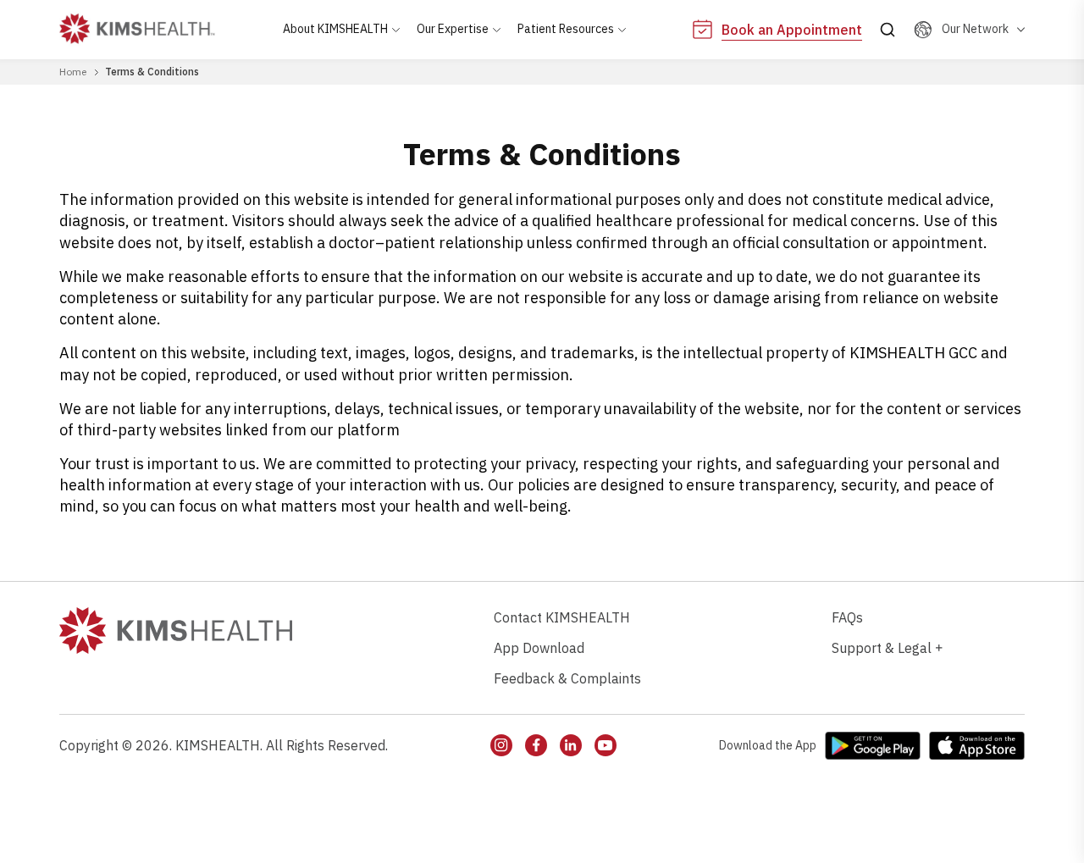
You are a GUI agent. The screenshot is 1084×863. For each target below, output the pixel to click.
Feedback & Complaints (567, 678)
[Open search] (887, 30)
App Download (539, 647)
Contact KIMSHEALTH (562, 617)
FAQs (847, 617)
